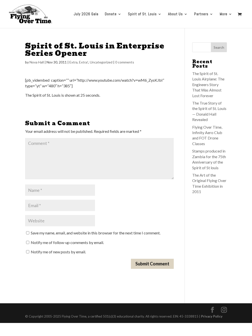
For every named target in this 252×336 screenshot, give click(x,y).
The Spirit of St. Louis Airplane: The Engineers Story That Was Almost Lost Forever (208, 84)
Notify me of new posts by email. (58, 251)
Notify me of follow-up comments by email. (67, 242)
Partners (201, 14)
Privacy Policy (211, 316)
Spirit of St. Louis (142, 14)
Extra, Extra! (78, 62)
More (223, 14)
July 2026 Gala (86, 14)
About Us (175, 14)
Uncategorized (101, 62)
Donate (111, 14)
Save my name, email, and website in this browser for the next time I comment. (95, 232)
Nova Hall (37, 62)
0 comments (124, 62)
